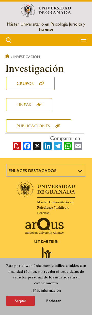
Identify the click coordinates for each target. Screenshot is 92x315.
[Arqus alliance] (44, 226)
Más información (47, 290)
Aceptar (20, 301)
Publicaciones (33, 125)
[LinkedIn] (47, 145)
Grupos (25, 83)
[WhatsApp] (68, 145)
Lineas (24, 104)
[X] (37, 145)
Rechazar (53, 301)
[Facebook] (27, 145)
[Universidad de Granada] (46, 10)
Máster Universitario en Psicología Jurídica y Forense (46, 26)
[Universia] (45, 241)
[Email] (78, 145)
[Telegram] (58, 145)
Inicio (7, 56)
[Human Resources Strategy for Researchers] (45, 255)
